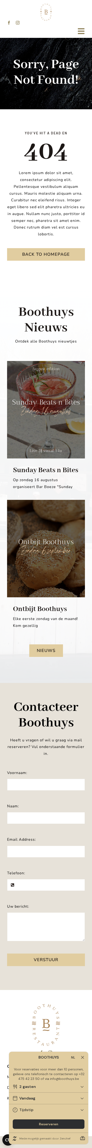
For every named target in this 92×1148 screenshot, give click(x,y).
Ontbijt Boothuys (40, 609)
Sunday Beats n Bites (45, 470)
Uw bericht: (18, 906)
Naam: (13, 806)
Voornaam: (17, 772)
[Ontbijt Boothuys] (46, 549)
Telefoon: (16, 873)
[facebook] (9, 23)
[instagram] (18, 23)
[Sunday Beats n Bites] (46, 410)
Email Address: (21, 839)
